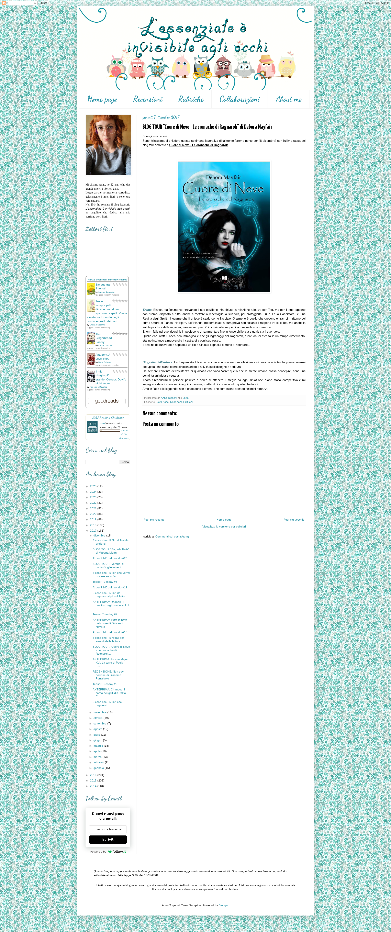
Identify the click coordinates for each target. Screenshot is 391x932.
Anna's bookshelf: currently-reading (107, 279)
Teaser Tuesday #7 (105, 614)
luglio (97, 734)
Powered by (98, 851)
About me (289, 99)
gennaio (99, 767)
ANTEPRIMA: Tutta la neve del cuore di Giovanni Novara (110, 623)
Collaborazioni (240, 99)
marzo (97, 756)
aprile (97, 751)
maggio (98, 745)
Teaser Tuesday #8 (105, 581)
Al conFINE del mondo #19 (110, 587)
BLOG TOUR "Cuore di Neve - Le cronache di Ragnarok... (111, 650)
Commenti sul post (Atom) (172, 536)
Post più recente (154, 519)
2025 (93, 486)
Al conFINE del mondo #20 (110, 558)
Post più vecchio (293, 519)
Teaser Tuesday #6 (105, 684)
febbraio (99, 762)
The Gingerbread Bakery (104, 338)
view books (124, 438)
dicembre (99, 535)
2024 (93, 491)
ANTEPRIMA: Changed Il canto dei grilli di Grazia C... (109, 693)
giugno (98, 740)
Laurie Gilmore (105, 345)
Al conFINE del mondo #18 (110, 632)
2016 (93, 775)
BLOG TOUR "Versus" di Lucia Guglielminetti (108, 565)
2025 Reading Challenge (108, 417)
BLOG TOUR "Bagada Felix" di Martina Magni (111, 551)
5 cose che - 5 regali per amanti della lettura (108, 639)
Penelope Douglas (98, 387)
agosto (98, 729)
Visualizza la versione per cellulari (224, 526)
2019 (93, 519)
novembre (100, 712)
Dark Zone (162, 402)
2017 (93, 530)
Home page (102, 99)
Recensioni (147, 99)
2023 (93, 497)
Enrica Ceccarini (97, 325)
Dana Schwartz (105, 362)
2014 (93, 786)
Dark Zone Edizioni (181, 402)
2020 (93, 513)
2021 (93, 508)
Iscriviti (108, 839)
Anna (102, 423)
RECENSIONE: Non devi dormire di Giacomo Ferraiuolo (108, 675)
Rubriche (191, 99)
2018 (93, 525)
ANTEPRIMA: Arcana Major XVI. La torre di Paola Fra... (110, 662)
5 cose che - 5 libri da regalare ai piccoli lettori (109, 594)
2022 (93, 502)
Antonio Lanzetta (106, 292)
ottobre (98, 718)
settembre (100, 723)
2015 (93, 780)
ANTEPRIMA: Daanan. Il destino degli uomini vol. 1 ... (111, 605)
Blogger (223, 905)
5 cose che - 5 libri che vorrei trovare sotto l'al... (111, 574)
